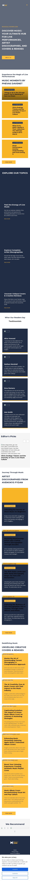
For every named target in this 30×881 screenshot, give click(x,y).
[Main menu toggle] (27, 4)
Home (15, 850)
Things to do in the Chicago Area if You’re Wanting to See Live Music (14, 94)
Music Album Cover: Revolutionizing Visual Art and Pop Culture (14, 792)
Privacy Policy (15, 851)
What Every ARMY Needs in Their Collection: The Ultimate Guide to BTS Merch (18, 130)
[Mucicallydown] (5, 5)
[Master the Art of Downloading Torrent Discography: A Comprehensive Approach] (8, 654)
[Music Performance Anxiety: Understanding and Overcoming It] (6, 149)
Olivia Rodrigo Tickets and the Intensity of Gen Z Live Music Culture (19, 111)
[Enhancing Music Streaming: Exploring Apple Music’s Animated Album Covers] (11, 734)
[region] (15, 868)
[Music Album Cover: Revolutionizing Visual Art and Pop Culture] (7, 786)
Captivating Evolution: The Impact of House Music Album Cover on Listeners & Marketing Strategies (13, 714)
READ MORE (7, 219)
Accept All (15, 869)
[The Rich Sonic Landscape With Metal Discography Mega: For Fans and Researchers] (9, 563)
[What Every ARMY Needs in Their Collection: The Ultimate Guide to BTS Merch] (6, 129)
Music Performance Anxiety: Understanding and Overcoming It (18, 150)
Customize (15, 873)
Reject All (15, 877)
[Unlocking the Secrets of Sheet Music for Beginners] (15, 495)
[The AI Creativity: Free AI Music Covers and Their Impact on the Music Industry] (7, 680)
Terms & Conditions (15, 853)
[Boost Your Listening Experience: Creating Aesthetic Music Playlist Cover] (10, 760)
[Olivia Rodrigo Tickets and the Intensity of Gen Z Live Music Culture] (6, 109)
